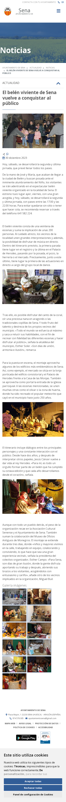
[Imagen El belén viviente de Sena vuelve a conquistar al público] (33, 131)
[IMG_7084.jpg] (39, 613)
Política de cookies (24, 727)
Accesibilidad (45, 727)
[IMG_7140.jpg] (39, 664)
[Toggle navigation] (59, 12)
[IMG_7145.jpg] (14, 681)
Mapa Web (10, 723)
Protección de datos (46, 723)
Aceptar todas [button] (33, 781)
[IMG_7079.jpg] (14, 613)
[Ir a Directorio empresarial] (59, 2)
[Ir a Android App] (27, 737)
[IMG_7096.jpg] (14, 647)
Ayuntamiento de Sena (13, 67)
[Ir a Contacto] (63, 2)
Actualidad (36, 67)
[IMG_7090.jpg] (14, 630)
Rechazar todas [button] (33, 787)
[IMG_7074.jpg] (39, 597)
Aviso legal (25, 723)
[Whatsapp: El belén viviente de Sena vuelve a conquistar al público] (7, 154)
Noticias (50, 67)
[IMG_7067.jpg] (14, 597)
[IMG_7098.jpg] (39, 647)
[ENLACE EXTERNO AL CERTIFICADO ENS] (45, 737)
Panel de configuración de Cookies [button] (33, 794)
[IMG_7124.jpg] (14, 664)
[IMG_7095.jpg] (39, 630)
